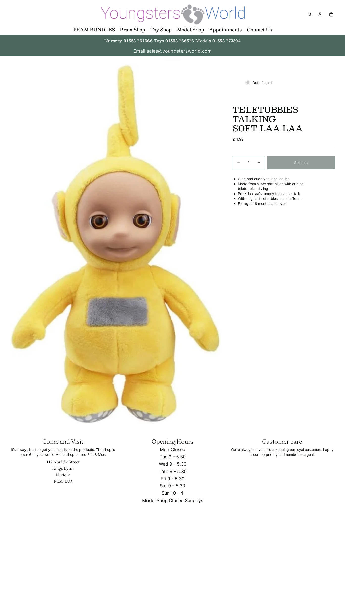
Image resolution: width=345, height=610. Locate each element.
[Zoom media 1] (115, 244)
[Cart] (331, 14)
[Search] (309, 14)
